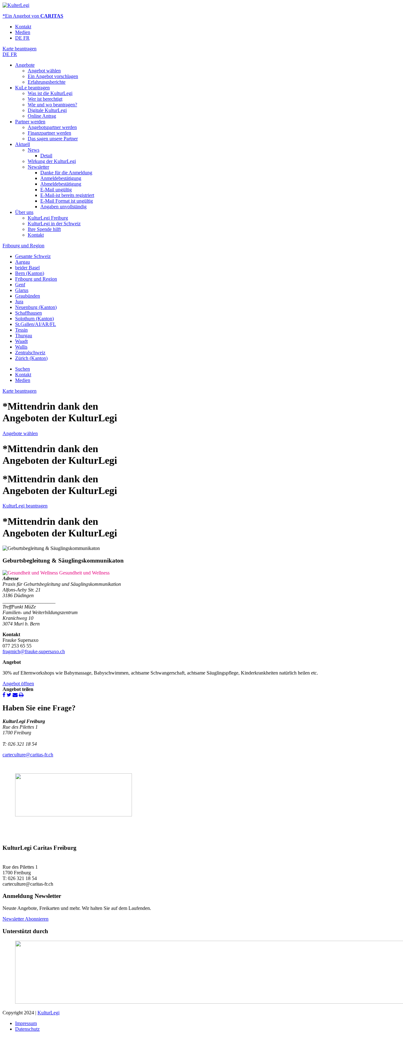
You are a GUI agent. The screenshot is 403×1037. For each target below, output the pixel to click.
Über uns (24, 212)
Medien (22, 32)
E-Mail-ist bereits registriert (67, 195)
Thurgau (23, 335)
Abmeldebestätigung (60, 184)
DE (19, 38)
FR (26, 38)
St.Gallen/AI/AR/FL (35, 324)
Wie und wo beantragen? (52, 104)
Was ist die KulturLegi (50, 93)
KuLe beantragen (32, 87)
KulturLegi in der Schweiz (54, 223)
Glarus (21, 290)
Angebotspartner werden (52, 127)
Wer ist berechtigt (45, 99)
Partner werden (30, 121)
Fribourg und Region (23, 245)
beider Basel (27, 267)
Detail (46, 155)
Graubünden (27, 296)
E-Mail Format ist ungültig (66, 201)
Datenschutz (27, 1029)
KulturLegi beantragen (25, 505)
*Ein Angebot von (33, 16)
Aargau (22, 262)
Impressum (26, 1023)
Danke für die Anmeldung (66, 172)
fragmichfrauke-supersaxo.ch (34, 651)
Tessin (21, 330)
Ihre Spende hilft (44, 229)
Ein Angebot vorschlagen (53, 76)
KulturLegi (48, 1012)
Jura (19, 301)
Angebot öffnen (18, 683)
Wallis (21, 347)
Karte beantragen (20, 48)
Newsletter (38, 167)
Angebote (25, 65)
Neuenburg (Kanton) (36, 307)
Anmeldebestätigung (60, 178)
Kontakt (23, 26)
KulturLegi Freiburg (48, 218)
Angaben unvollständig (63, 206)
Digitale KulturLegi (47, 110)
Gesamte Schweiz (33, 256)
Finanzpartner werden (49, 133)
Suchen (22, 369)
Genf (20, 284)
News (33, 150)
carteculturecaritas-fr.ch (28, 754)
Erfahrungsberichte (46, 82)
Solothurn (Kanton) (34, 318)
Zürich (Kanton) (31, 358)
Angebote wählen (20, 433)
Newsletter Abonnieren (25, 919)
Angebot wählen (44, 70)
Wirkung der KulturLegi (52, 161)
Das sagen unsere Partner (53, 138)
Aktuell (22, 144)
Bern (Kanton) (29, 273)
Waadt (21, 341)
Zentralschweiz (30, 352)
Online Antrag (42, 116)
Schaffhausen (28, 313)
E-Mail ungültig (56, 189)
